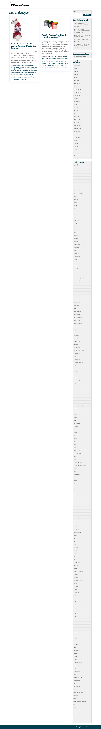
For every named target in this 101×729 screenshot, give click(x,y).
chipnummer (76, 253)
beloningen (45, 58)
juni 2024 (75, 143)
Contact (39, 4)
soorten (67, 65)
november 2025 (77, 92)
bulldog (75, 232)
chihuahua (75, 250)
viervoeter (13, 79)
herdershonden (76, 383)
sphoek (75, 626)
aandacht (31, 65)
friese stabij (76, 335)
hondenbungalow (77, 402)
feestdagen (33, 67)
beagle (75, 202)
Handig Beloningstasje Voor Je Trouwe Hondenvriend (54, 36)
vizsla (74, 689)
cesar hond (76, 247)
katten (74, 444)
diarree (75, 265)
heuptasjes (54, 61)
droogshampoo (77, 287)
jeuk (74, 429)
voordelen (49, 69)
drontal (75, 284)
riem (50, 63)
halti (74, 374)
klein (74, 456)
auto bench (76, 184)
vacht (74, 674)
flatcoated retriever (77, 323)
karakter (75, 438)
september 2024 (77, 134)
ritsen (53, 63)
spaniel (75, 620)
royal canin (76, 577)
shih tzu (75, 610)
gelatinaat (75, 344)
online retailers (23, 76)
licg (74, 505)
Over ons (33, 4)
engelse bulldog (77, 311)
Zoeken (75, 11)
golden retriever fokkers (78, 350)
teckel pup (75, 644)
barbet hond (76, 199)
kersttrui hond (20, 65)
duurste (75, 296)
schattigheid (14, 77)
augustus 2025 (76, 101)
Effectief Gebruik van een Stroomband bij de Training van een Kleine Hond (81, 25)
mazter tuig (76, 517)
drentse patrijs (76, 281)
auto (74, 181)
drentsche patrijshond (78, 277)
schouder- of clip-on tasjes (53, 65)
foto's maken (22, 69)
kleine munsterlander (78, 462)
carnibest (75, 238)
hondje (75, 414)
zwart (74, 716)
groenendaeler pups (78, 362)
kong (74, 471)
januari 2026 (76, 86)
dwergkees (75, 299)
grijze (74, 356)
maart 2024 (76, 152)
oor (74, 541)
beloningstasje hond (62, 58)
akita (74, 172)
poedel (75, 550)
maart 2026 (76, 80)
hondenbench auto (77, 399)
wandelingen (55, 69)
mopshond (75, 526)
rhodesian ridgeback (78, 571)
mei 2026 (75, 74)
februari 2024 (76, 156)
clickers (50, 60)
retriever (75, 568)
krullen (75, 483)
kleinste (75, 468)
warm (17, 79)
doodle (75, 274)
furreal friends (76, 341)
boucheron (75, 223)
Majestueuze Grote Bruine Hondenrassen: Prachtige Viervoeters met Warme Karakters (82, 31)
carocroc (75, 241)
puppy (74, 559)
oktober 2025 (76, 95)
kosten (75, 477)
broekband (45, 60)
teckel (74, 641)
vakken (44, 69)
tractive (75, 659)
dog (74, 271)
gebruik (48, 61)
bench (74, 208)
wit (74, 704)
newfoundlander (77, 532)
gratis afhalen (76, 353)
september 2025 (77, 98)
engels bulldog (76, 305)
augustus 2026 (76, 65)
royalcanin (75, 583)
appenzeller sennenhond (79, 175)
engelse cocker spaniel (78, 317)
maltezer (75, 508)
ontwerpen (30, 76)
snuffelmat (76, 617)
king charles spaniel (77, 453)
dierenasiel (75, 268)
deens (74, 262)
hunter (75, 420)
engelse (75, 308)
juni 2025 (75, 107)
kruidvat (75, 480)
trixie (74, 665)
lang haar (75, 495)
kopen (34, 72)
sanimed (75, 589)
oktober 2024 (76, 131)
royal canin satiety (77, 580)
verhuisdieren (76, 686)
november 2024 (77, 128)
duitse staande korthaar (79, 293)
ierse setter (76, 426)
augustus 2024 (76, 137)
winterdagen (23, 79)
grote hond (76, 371)
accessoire (64, 56)
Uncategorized (52, 56)
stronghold (76, 632)
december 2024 (77, 125)
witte (74, 707)
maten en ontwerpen (20, 74)
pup (74, 556)
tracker (75, 656)
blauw (74, 211)
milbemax (75, 520)
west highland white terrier (79, 701)
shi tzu (75, 604)
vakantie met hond (77, 677)
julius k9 (75, 432)
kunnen (75, 486)
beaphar (75, 205)
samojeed (75, 586)
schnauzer (75, 595)
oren (74, 544)
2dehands (75, 165)
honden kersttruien (32, 70)
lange (74, 498)
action (74, 169)
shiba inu (75, 607)
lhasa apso (76, 501)
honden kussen (76, 393)
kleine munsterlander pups (79, 465)
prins (74, 553)
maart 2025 (76, 116)
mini (74, 523)
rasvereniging (76, 562)
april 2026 (75, 77)
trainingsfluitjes (54, 67)
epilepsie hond (76, 320)
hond (58, 61)
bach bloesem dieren (78, 193)
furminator (75, 338)
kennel (74, 447)
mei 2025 (75, 110)
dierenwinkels (26, 67)
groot (74, 365)
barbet (75, 196)
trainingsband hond (78, 662)
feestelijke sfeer (15, 69)
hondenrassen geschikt (17, 72)
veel (74, 683)
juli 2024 (75, 140)
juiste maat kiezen (28, 72)
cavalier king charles (78, 244)
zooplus (75, 713)
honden (75, 389)
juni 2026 (75, 71)
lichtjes (12, 74)
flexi (74, 326)
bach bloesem (76, 190)
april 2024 (75, 149)
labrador (75, 489)
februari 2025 (76, 119)
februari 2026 (76, 83)
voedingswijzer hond (78, 692)
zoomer (75, 710)
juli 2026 (75, 68)
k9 (74, 435)
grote (74, 368)
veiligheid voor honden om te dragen (27, 77)
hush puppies (76, 423)
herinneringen (14, 70)
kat (74, 441)
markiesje (75, 511)
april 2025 (75, 113)
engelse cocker (76, 314)
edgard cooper (76, 302)
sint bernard (76, 613)
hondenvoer (76, 411)
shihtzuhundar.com (19, 5)
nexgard (75, 535)
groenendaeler (76, 359)
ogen (74, 538)
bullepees (75, 235)
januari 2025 (76, 122)
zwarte (75, 719)
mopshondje (76, 529)
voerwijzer (75, 695)
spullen (44, 67)
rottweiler (75, 574)
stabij (74, 629)
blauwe (75, 214)
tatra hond (75, 638)
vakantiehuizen (76, 680)
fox (74, 332)
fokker (74, 329)
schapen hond (76, 592)
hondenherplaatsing (78, 405)
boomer (75, 217)
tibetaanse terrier (77, 650)
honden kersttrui (22, 70)
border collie (76, 220)
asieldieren (75, 178)
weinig (74, 698)
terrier (74, 647)
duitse (74, 290)
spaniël (75, 623)
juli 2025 (75, 104)
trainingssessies (63, 67)
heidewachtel (76, 380)
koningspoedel (76, 474)
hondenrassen (76, 408)
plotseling (75, 547)
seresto (75, 598)
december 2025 (77, 89)
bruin (74, 226)
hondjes (75, 417)
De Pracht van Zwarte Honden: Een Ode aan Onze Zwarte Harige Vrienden (81, 46)
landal (74, 492)
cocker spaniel (76, 256)
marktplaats (76, 514)
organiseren (45, 63)
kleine (74, 459)
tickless (75, 653)
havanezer (75, 377)
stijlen (48, 67)
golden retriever (77, 347)
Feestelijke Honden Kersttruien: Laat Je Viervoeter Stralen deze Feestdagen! (23, 46)
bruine (74, 229)
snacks (62, 65)
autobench (75, 187)
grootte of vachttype (31, 69)
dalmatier (75, 259)
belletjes (13, 67)
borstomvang (18, 67)
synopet (75, 635)
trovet (74, 668)
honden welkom (77, 396)
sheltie (74, 601)
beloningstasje (52, 58)
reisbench (75, 565)
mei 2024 (75, 146)
